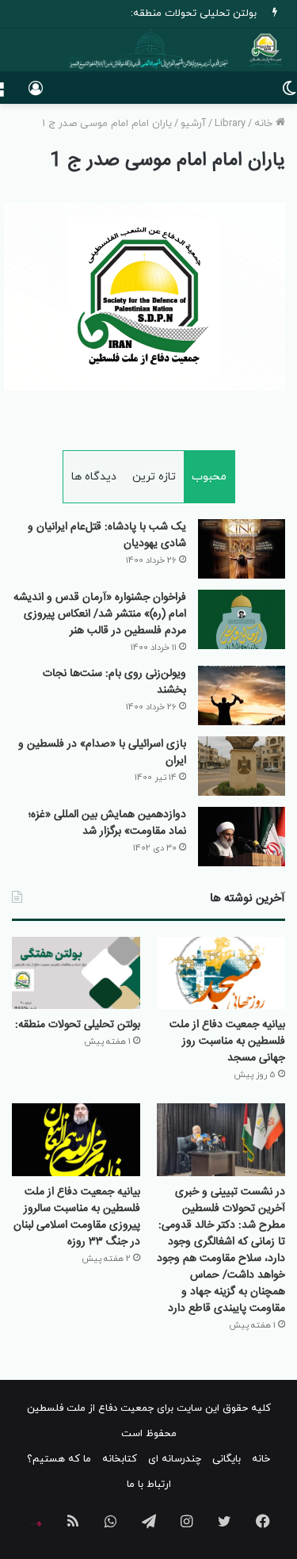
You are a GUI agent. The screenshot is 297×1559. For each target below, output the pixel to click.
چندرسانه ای (174, 1459)
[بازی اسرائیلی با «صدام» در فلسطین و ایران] (241, 766)
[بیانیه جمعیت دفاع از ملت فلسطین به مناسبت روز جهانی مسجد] (221, 973)
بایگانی (226, 1459)
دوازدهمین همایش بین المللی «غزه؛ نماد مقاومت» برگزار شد (107, 823)
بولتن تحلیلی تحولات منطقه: (194, 13)
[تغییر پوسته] (289, 94)
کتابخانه (119, 1459)
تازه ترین (154, 476)
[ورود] (36, 94)
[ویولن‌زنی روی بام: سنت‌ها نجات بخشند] (241, 695)
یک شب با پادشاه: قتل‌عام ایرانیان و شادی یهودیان (107, 535)
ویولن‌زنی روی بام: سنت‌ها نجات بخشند (114, 682)
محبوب (209, 476)
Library (230, 124)
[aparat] (35, 1524)
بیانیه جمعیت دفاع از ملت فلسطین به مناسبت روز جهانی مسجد (227, 1041)
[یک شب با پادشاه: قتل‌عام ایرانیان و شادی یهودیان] (241, 549)
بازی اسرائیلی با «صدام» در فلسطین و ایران (102, 753)
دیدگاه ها (93, 476)
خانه (265, 124)
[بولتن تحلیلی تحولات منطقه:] (76, 973)
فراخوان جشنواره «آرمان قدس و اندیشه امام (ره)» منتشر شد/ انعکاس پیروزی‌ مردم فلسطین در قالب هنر (99, 614)
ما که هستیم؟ (59, 1459)
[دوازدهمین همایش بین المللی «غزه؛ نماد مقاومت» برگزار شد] (241, 836)
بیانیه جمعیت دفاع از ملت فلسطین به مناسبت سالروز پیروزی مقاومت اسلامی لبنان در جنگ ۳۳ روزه (76, 1217)
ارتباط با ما (149, 1484)
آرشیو (193, 124)
